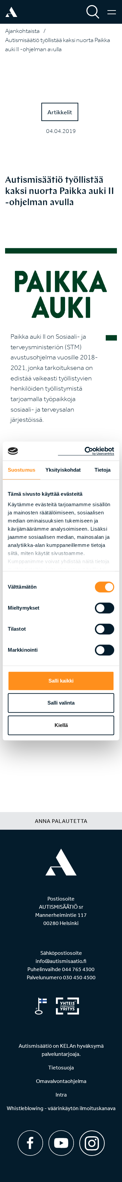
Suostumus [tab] (21, 470)
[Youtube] (61, 1143)
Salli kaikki (61, 681)
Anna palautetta (61, 820)
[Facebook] (30, 1143)
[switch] (104, 608)
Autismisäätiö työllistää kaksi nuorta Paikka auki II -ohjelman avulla (57, 44)
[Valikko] (111, 12)
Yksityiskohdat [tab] (63, 470)
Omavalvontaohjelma (61, 1081)
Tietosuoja (61, 1067)
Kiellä (61, 725)
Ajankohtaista (22, 31)
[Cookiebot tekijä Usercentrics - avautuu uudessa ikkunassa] (86, 451)
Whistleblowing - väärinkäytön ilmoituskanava (61, 1108)
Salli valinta (61, 703)
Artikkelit (59, 112)
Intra (61, 1094)
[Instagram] (92, 1141)
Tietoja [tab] (103, 470)
